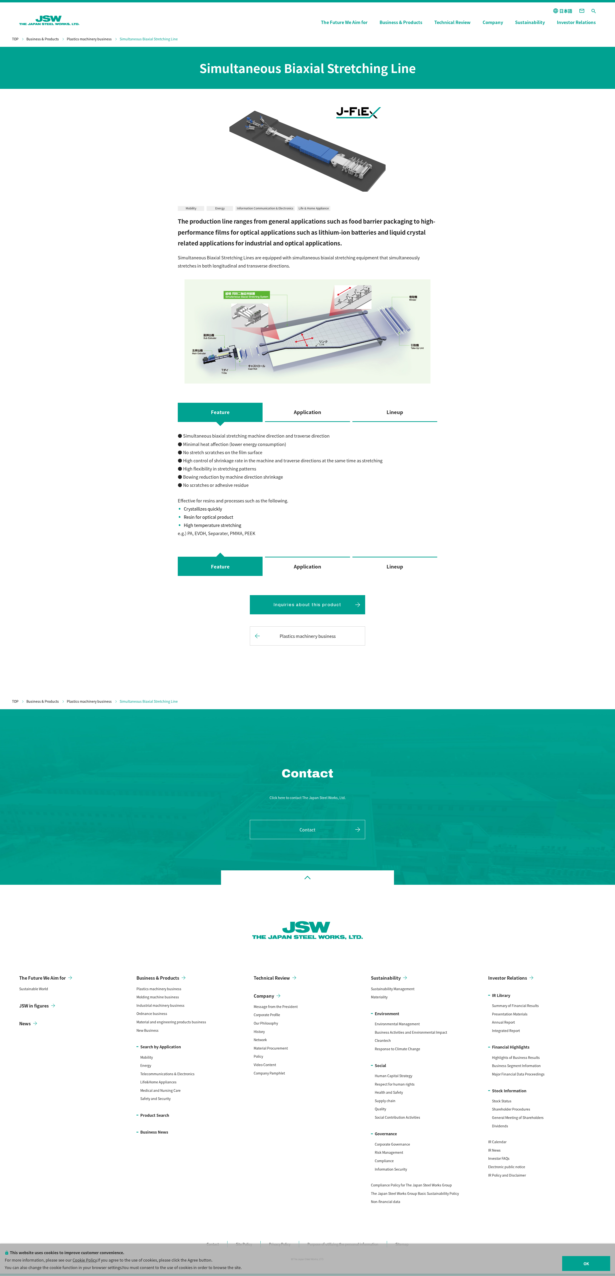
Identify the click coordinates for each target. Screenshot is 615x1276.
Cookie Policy (85, 1260)
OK (586, 1263)
